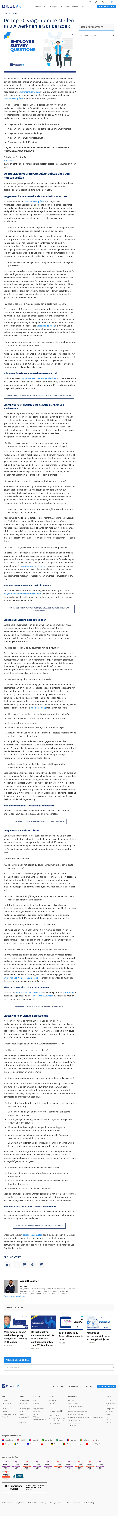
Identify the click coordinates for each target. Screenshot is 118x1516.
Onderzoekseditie (24, 1417)
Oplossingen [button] (52, 6)
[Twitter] (24, 1264)
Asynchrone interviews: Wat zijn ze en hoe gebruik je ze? (98, 1336)
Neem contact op (111, 1422)
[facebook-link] (49, 1386)
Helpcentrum (76, 1386)
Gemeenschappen (24, 1409)
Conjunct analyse (73, 1403)
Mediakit (108, 1420)
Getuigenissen (110, 1409)
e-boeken (36, 1406)
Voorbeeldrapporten (8, 1403)
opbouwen (67, 992)
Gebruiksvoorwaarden (73, 1503)
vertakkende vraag (46, 326)
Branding (4, 1409)
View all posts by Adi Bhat (14, 1296)
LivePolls (21, 1420)
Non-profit (52, 1403)
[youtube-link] (62, 1386)
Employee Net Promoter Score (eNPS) (21, 978)
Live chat (89, 1386)
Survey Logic (5, 1406)
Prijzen (83, 6)
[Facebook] (16, 1264)
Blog (34, 1400)
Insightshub (22, 1422)
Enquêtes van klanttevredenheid (77, 1412)
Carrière (108, 1414)
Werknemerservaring (74, 1423)
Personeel (15, 14)
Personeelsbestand (24, 1406)
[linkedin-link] (57, 1386)
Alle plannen (52, 1400)
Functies (74, 6)
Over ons (108, 1400)
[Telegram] (41, 1264)
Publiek (21, 1411)
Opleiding (36, 1414)
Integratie (4, 1411)
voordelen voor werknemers (33, 566)
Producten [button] (39, 6)
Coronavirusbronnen (39, 1420)
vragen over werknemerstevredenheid (38, 378)
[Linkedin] (7, 1264)
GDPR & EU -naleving (74, 1420)
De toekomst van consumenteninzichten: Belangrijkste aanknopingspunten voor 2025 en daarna (42, 1339)
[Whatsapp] (32, 1264)
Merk (107, 1417)
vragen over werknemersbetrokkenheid (22, 593)
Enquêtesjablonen (38, 1409)
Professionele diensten (9, 1414)
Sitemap (43, 1503)
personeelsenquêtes (13, 98)
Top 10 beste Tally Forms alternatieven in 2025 (71, 1336)
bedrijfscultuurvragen (42, 996)
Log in (111, 2)
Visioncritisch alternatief (56, 1421)
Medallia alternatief (54, 1424)
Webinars (36, 1417)
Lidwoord (36, 1403)
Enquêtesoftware (24, 1400)
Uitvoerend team (111, 1403)
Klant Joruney (72, 1426)
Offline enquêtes (73, 1409)
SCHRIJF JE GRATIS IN (106, 7)
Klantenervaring (23, 1403)
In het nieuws (110, 1406)
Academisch (52, 1406)
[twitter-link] (53, 1386)
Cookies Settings (89, 1503)
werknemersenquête (30, 92)
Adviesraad (109, 1411)
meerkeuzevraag (38, 708)
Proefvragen (5, 1400)
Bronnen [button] (64, 6)
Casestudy (36, 1411)
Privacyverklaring (55, 1503)
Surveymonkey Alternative (57, 1418)
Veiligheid (5, 1417)
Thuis (6, 14)
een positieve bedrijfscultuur (28, 992)
